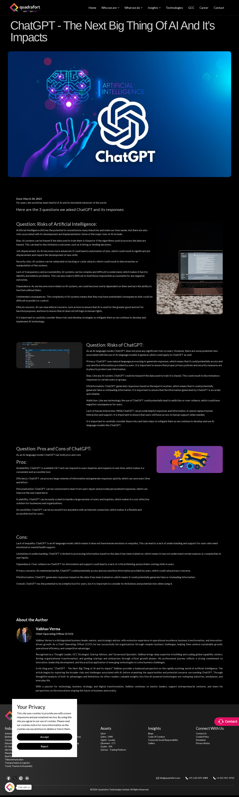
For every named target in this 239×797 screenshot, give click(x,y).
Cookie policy (202, 736)
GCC (191, 7)
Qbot (103, 733)
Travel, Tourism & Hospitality (19, 766)
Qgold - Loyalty (107, 740)
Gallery (151, 743)
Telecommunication (14, 759)
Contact (219, 7)
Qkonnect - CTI (107, 743)
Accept (44, 736)
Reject (44, 746)
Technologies (174, 7)
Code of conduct (156, 736)
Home (92, 7)
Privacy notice (203, 743)
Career (203, 7)
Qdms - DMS (106, 736)
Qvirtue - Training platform (113, 749)
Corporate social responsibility (163, 740)
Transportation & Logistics (17, 762)
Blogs (150, 733)
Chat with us (24, 787)
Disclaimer (201, 740)
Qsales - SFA (106, 746)
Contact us (201, 733)
